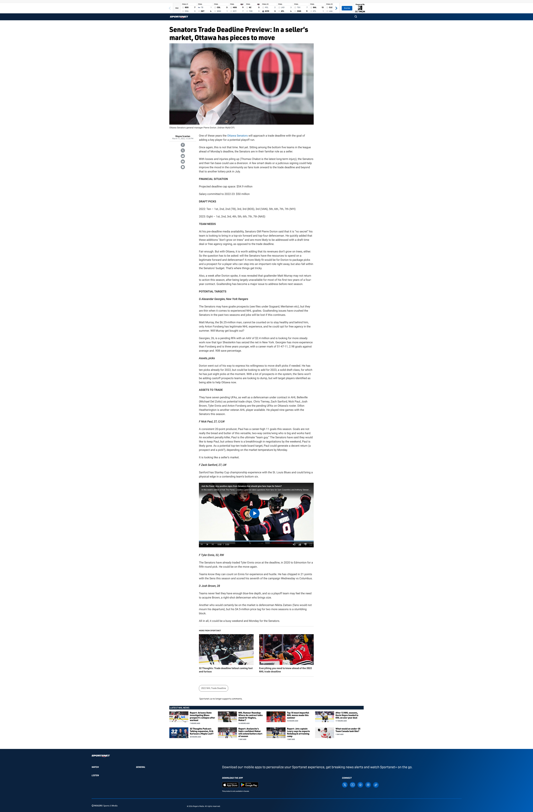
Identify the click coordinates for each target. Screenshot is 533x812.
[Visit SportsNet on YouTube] (352, 784)
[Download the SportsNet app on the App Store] (230, 784)
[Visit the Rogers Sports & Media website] (104, 806)
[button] (356, 16)
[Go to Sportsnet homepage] (179, 17)
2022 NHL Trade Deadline (213, 688)
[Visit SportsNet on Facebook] (360, 784)
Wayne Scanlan (182, 136)
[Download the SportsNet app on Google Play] (249, 784)
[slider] (256, 541)
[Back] (170, 8)
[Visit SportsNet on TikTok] (376, 784)
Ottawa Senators (237, 135)
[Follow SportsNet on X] (345, 784)
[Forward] (336, 8)
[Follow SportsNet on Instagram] (368, 784)
